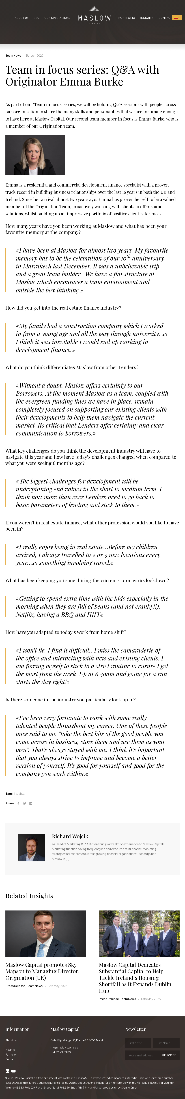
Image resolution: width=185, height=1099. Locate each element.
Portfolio (126, 17)
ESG (36, 17)
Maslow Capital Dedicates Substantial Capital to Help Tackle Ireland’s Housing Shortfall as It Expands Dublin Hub (135, 977)
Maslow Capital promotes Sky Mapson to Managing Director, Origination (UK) (42, 971)
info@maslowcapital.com (65, 1047)
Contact (165, 17)
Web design (110, 1087)
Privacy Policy (93, 1087)
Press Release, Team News (24, 986)
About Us (22, 17)
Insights (147, 17)
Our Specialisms (57, 17)
